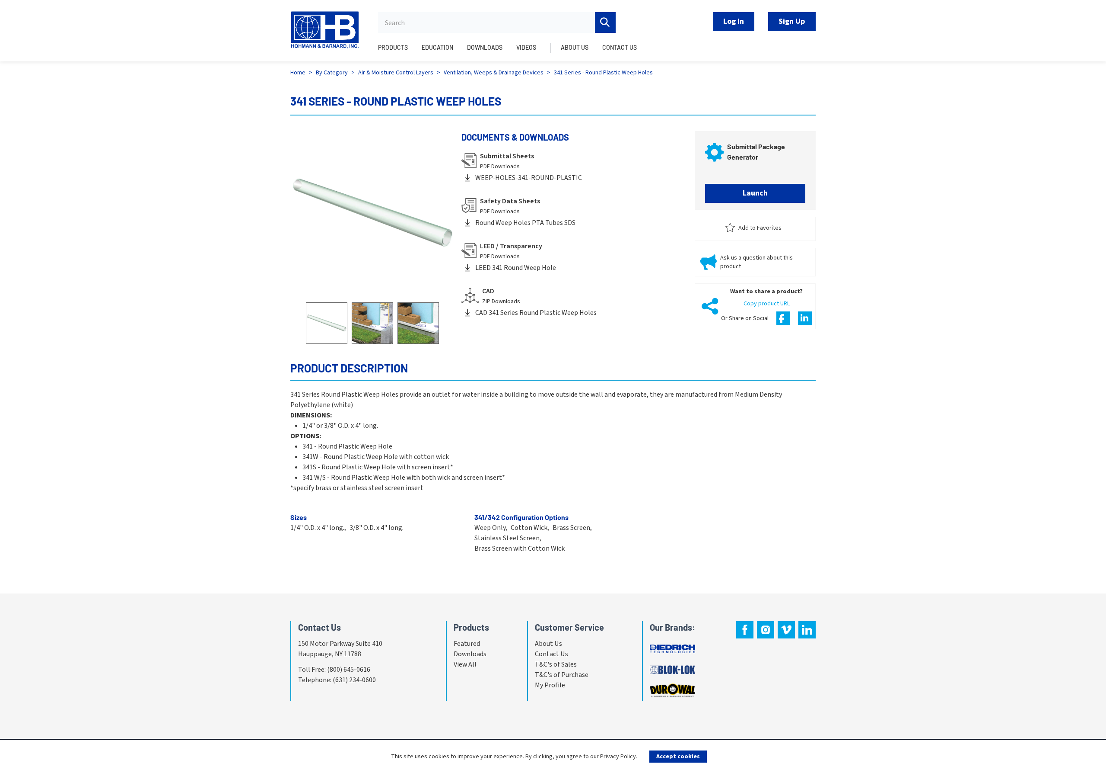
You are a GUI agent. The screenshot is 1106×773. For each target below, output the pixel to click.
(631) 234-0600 (354, 680)
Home (297, 72)
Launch (755, 193)
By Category (332, 72)
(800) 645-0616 (348, 669)
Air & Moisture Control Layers (395, 72)
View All (465, 664)
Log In (733, 21)
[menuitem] (396, 52)
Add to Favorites (760, 228)
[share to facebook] (783, 318)
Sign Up (792, 21)
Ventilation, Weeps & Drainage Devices (493, 72)
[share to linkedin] (805, 318)
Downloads (470, 654)
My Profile (550, 685)
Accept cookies (678, 756)
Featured (467, 643)
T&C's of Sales (556, 664)
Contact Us (551, 654)
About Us (548, 643)
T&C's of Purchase (561, 675)
